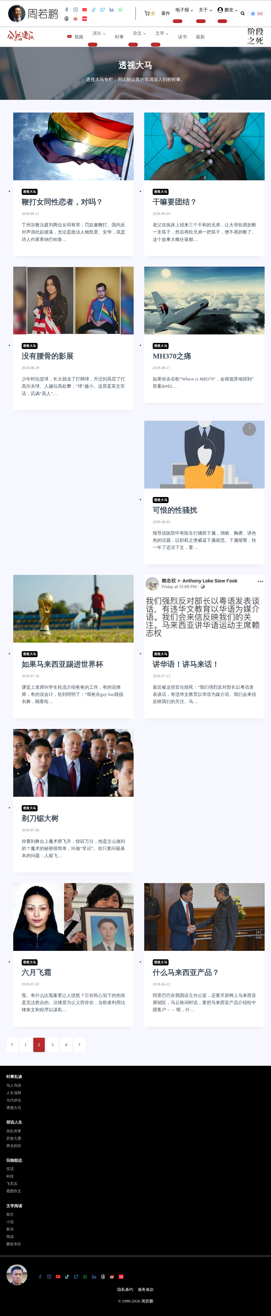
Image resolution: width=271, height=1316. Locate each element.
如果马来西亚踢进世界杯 (62, 664)
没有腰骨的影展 (48, 356)
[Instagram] (75, 9)
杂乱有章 (13, 1131)
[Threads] (66, 18)
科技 (10, 1176)
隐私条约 (125, 1289)
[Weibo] (75, 18)
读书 (182, 36)
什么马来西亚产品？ (186, 972)
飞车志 (11, 1184)
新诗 (10, 1229)
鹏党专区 (13, 1244)
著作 (165, 13)
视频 (78, 36)
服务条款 (146, 1289)
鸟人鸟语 (13, 1085)
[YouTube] (84, 9)
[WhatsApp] (120, 9)
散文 (10, 1214)
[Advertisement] (73, 486)
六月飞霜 (36, 972)
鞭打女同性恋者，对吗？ (62, 202)
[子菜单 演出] (92, 44)
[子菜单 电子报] (177, 21)
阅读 (10, 1237)
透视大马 (29, 192)
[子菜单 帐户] (222, 21)
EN (260, 14)
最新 (200, 36)
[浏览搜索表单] (243, 13)
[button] (236, 10)
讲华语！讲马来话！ (186, 664)
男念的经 (13, 1146)
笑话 (10, 1169)
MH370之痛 (172, 356)
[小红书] (84, 18)
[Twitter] (102, 9)
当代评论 (13, 1100)
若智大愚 (13, 1138)
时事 (119, 36)
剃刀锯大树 (40, 818)
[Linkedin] (111, 9)
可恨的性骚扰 (175, 510)
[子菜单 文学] (155, 44)
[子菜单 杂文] (133, 44)
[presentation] (73, 146)
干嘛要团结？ (175, 202)
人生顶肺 (13, 1093)
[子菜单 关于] (201, 21)
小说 (10, 1222)
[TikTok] (93, 9)
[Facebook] (66, 9)
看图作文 (13, 1191)
